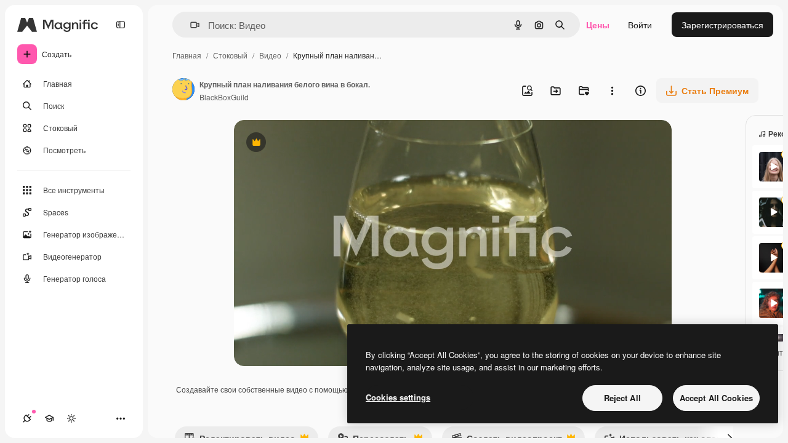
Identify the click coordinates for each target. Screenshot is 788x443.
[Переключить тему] (71, 418)
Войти (640, 24)
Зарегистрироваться (722, 24)
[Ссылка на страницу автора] (183, 90)
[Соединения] (27, 418)
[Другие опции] (612, 90)
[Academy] (49, 418)
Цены (597, 24)
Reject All (622, 398)
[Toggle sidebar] (121, 24)
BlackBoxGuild (224, 97)
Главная (186, 55)
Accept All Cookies (716, 398)
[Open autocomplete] (190, 25)
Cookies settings (398, 397)
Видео (270, 55)
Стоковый (230, 55)
